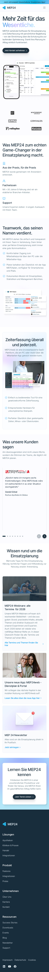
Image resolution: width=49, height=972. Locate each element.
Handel (6, 850)
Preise (5, 881)
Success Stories (10, 922)
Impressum (8, 960)
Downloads (8, 927)
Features (6, 871)
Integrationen (9, 855)
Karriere (6, 902)
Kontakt (6, 907)
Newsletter (8, 942)
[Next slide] (44, 536)
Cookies (32, 960)
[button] (44, 8)
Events (6, 932)
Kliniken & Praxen (10, 845)
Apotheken (8, 840)
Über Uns (7, 897)
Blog (5, 937)
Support (6, 948)
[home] (9, 7)
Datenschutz (20, 960)
